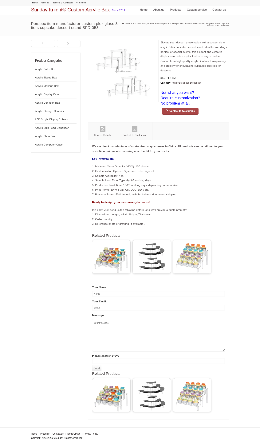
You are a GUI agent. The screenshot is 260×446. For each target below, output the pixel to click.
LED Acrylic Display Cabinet (51, 119)
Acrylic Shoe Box (45, 136)
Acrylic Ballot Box (45, 69)
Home (35, 3)
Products (56, 3)
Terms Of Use (74, 433)
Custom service (197, 9)
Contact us (68, 3)
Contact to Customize (182, 111)
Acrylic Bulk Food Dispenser (186, 83)
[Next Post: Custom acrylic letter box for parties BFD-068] (69, 43)
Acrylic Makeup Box (47, 85)
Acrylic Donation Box (47, 102)
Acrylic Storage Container (50, 111)
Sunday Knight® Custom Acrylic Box (70, 10)
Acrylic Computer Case (49, 144)
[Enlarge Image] (123, 42)
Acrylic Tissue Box (46, 77)
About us (45, 3)
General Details (102, 135)
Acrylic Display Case (47, 94)
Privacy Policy (91, 433)
